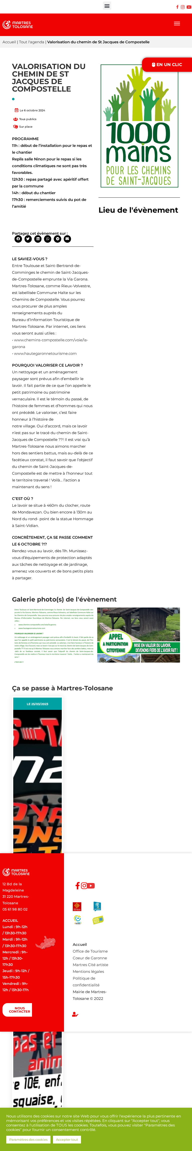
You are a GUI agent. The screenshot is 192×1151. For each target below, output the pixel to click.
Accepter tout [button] (67, 1139)
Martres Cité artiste (90, 964)
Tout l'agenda (31, 42)
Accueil (9, 42)
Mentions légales (88, 971)
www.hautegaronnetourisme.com (45, 353)
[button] (107, 6)
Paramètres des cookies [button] (28, 1139)
